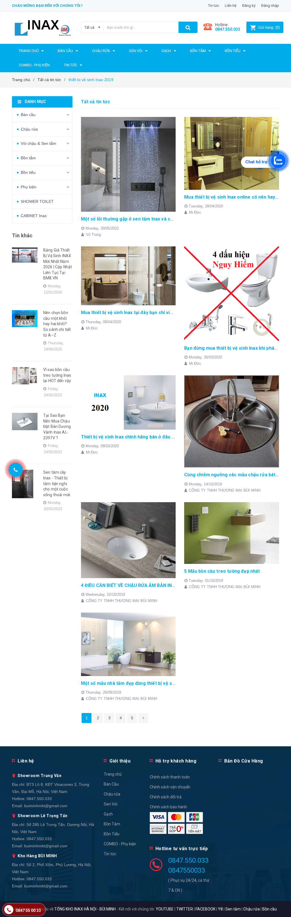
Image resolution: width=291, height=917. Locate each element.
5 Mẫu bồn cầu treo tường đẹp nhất (222, 571)
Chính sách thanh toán (170, 777)
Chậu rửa (29, 129)
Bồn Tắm (112, 824)
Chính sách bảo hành (168, 807)
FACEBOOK (205, 909)
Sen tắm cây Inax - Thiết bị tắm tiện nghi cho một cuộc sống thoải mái (56, 483)
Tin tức (213, 5)
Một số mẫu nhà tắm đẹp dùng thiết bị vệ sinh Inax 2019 (140, 683)
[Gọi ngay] (15, 469)
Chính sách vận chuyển (170, 787)
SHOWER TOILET (37, 201)
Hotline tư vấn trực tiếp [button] (181, 848)
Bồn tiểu (28, 172)
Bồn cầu (269, 909)
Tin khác (22, 235)
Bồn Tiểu (111, 834)
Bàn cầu (28, 114)
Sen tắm (233, 909)
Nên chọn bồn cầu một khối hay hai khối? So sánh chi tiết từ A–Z (57, 323)
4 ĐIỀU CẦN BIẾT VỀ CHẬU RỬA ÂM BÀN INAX (129, 585)
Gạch (108, 814)
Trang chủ (113, 774)
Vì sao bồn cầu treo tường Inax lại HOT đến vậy (57, 375)
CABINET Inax (34, 215)
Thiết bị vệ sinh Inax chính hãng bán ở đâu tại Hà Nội (136, 437)
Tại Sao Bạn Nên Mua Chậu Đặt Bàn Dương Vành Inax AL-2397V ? (57, 426)
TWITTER (184, 909)
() (269, 27)
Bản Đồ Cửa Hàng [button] (243, 761)
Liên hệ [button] (26, 761)
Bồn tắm (28, 158)
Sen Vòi (110, 804)
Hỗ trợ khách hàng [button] (176, 761)
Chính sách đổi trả (166, 797)
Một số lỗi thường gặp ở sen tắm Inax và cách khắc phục (141, 219)
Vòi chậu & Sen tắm (38, 143)
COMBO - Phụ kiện (120, 844)
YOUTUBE (165, 909)
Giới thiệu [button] (119, 761)
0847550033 (186, 870)
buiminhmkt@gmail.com (45, 805)
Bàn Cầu (111, 784)
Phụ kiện (28, 187)
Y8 (220, 909)
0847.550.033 (39, 798)
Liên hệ (230, 5)
